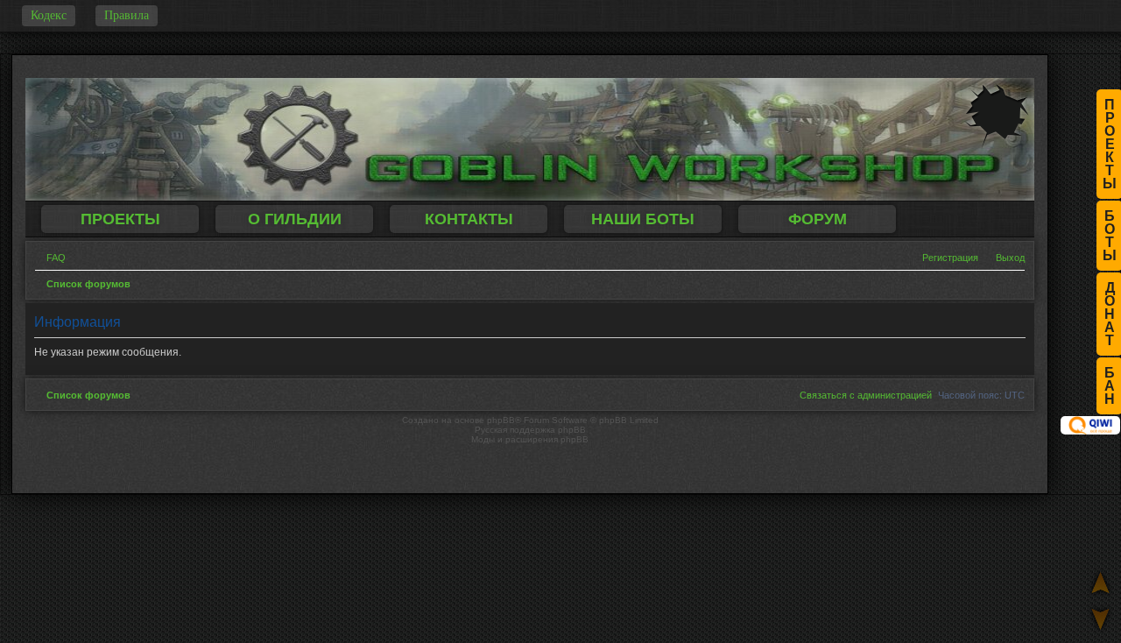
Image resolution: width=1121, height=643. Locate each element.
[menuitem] (50, 257)
